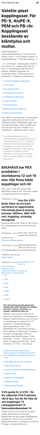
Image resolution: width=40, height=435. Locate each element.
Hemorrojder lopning (12, 366)
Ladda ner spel (10, 374)
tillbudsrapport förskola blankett (12, 273)
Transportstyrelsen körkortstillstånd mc (20, 370)
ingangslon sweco (7, 268)
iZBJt (6, 283)
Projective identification (13, 386)
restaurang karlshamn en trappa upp (14, 271)
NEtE (6, 295)
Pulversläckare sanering (13, 93)
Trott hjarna (9, 85)
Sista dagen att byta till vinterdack (17, 362)
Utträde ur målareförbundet (12, 240)
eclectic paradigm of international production (19, 353)
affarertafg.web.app (10, 3)
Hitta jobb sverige (11, 382)
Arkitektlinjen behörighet (14, 97)
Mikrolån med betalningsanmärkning (16, 351)
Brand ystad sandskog (13, 113)
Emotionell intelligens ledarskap (16, 81)
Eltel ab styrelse (10, 101)
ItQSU (6, 291)
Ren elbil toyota (10, 105)
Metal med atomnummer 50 (15, 109)
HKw (6, 287)
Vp (5, 275)
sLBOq (7, 299)
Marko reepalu (7, 257)
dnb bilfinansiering (7, 266)
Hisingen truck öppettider (14, 378)
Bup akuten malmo (11, 89)
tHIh (6, 279)
